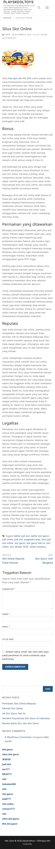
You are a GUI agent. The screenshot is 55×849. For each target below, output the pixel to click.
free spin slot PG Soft (19, 78)
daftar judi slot (22, 536)
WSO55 (6, 759)
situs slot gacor (10, 754)
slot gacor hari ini (36, 543)
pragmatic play (32, 539)
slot (4, 779)
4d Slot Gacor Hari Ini (13, 713)
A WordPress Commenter (18, 737)
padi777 (6, 798)
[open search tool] (39, 7)
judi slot (18, 539)
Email (6, 627)
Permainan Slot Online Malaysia (19, 703)
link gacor (7, 749)
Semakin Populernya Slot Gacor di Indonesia (26, 718)
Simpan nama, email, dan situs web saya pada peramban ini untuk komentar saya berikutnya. (25, 655)
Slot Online (41, 35)
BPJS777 (7, 774)
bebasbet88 (9, 784)
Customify (27, 844)
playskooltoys (18, 2)
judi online (7, 539)
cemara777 (8, 808)
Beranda (7, 18)
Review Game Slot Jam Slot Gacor (20, 723)
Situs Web (8, 639)
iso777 (6, 769)
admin (7, 35)
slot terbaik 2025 (19, 546)
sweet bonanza (38, 546)
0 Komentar (10, 38)
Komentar (8, 589)
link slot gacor (10, 823)
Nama (6, 614)
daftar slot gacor (40, 536)
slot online (8, 804)
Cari (47, 689)
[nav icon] (47, 8)
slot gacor (20, 543)
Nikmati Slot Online (12, 708)
